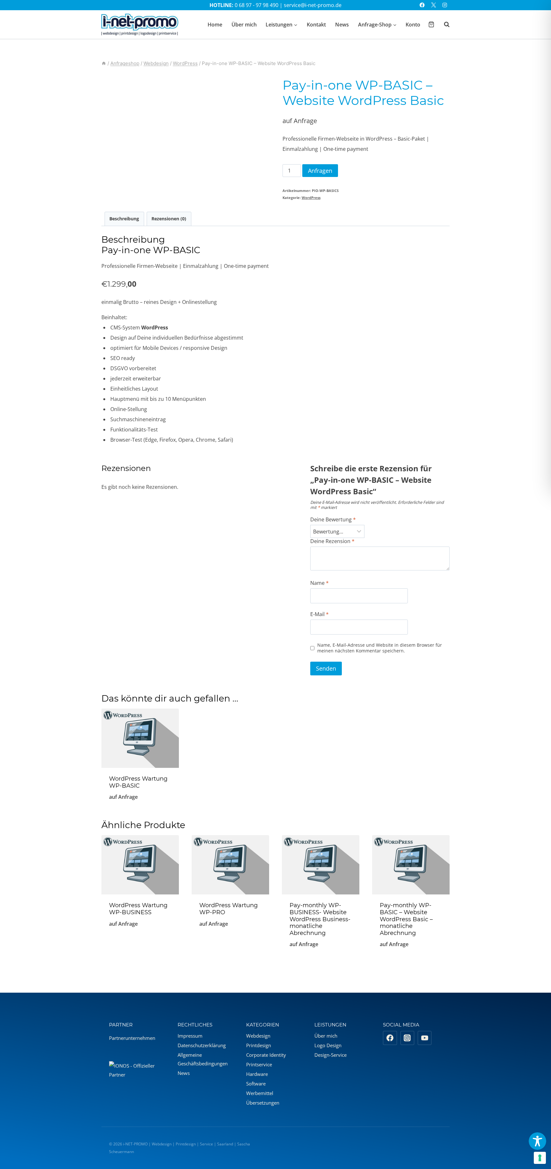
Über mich (244, 24)
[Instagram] (445, 5)
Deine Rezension (332, 541)
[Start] (103, 63)
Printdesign (258, 1045)
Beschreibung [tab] (124, 219)
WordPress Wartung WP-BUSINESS (138, 909)
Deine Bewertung (333, 519)
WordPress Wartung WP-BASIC (138, 782)
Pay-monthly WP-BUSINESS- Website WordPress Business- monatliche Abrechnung (320, 919)
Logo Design (328, 1045)
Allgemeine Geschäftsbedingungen (203, 1059)
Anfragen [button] (140, 945)
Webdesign (258, 1036)
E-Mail (319, 614)
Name (319, 583)
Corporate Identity (266, 1055)
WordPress (311, 197)
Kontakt (316, 24)
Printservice (259, 1064)
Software (256, 1083)
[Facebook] (422, 5)
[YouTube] (425, 1038)
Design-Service (330, 1055)
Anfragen (320, 170)
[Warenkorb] (431, 24)
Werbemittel (259, 1093)
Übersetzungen (262, 1102)
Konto (413, 24)
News (342, 24)
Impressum (190, 1036)
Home (215, 24)
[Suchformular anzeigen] (443, 24)
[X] (433, 5)
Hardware (257, 1074)
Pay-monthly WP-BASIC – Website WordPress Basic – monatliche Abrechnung (406, 919)
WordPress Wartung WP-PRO (228, 909)
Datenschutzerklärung (202, 1045)
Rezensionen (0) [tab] (168, 219)
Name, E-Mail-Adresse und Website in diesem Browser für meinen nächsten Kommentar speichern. (379, 648)
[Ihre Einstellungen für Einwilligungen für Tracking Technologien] (540, 1158)
